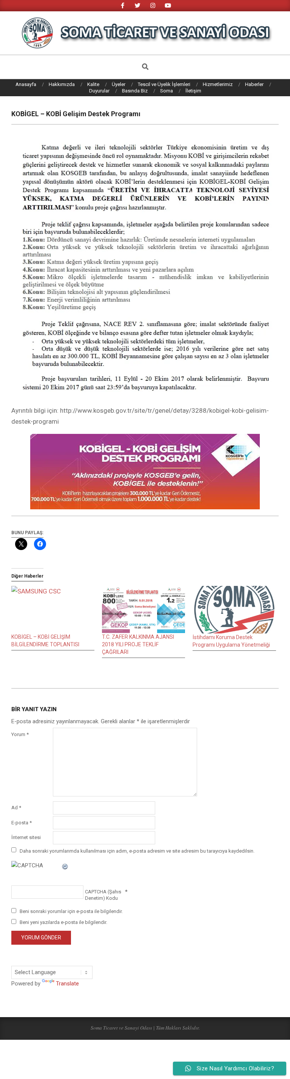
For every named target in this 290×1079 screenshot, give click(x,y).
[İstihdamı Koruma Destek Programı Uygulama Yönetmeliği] (234, 609)
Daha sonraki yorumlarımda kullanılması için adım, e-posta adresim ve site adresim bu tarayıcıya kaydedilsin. (137, 850)
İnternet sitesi (26, 837)
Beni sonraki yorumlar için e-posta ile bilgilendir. (71, 911)
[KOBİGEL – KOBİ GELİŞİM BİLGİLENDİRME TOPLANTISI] (52, 609)
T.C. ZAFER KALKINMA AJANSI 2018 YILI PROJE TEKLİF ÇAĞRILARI (138, 644)
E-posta (21, 822)
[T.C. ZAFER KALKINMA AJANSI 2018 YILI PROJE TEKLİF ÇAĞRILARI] (143, 609)
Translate (67, 983)
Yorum (20, 734)
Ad (16, 807)
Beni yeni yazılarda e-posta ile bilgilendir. (63, 922)
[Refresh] (65, 865)
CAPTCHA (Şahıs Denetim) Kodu (103, 895)
